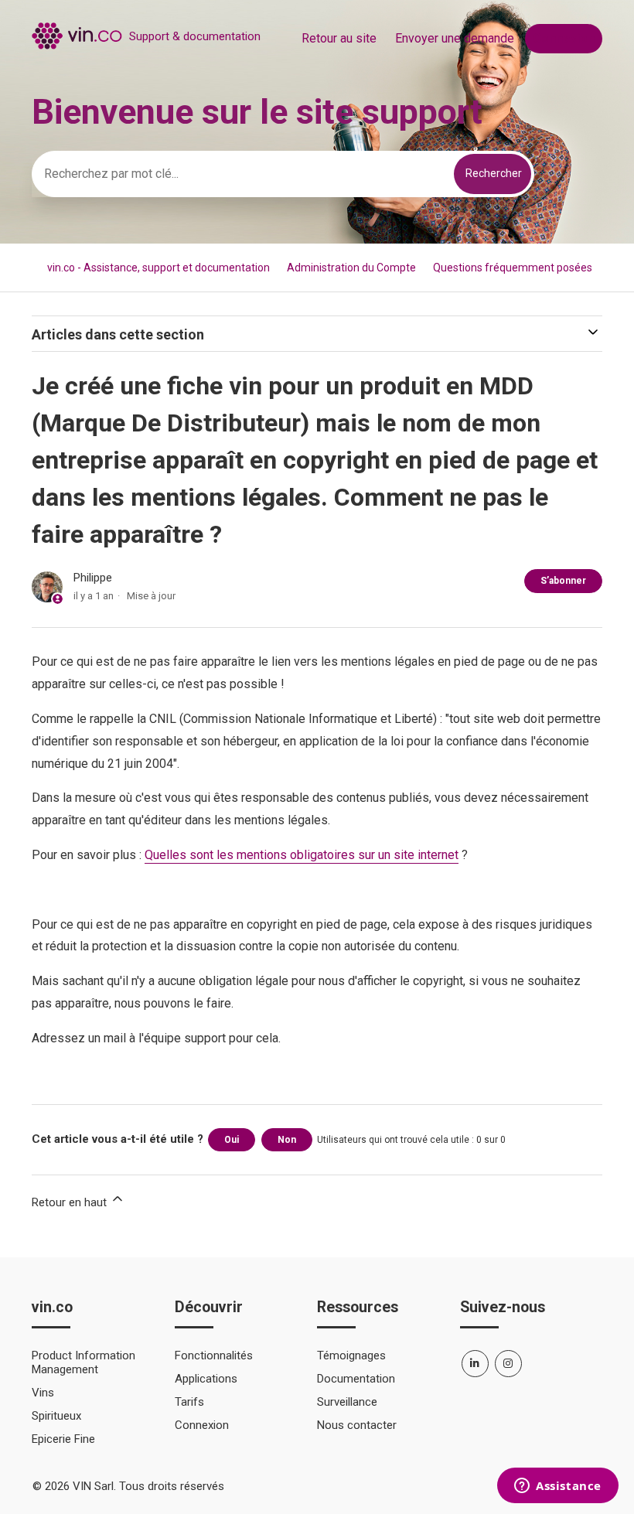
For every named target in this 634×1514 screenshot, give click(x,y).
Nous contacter (357, 1425)
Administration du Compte (351, 267)
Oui (231, 1139)
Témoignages (351, 1355)
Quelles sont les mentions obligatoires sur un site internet (301, 854)
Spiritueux (56, 1416)
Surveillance (347, 1402)
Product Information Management (83, 1362)
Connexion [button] (564, 38)
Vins (43, 1393)
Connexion (202, 1425)
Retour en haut (71, 1202)
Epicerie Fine (63, 1439)
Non (287, 1139)
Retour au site (339, 38)
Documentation (356, 1379)
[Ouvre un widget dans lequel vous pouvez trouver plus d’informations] (558, 1487)
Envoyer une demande (454, 38)
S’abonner (563, 580)
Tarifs (189, 1402)
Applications (206, 1379)
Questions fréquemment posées (512, 267)
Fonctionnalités (214, 1355)
